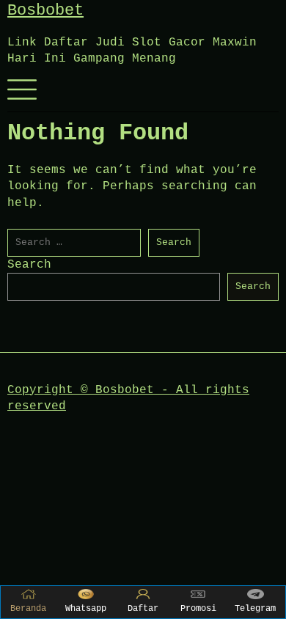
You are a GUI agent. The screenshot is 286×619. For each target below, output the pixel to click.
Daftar (143, 609)
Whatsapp (85, 609)
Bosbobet (45, 10)
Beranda (28, 609)
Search (29, 264)
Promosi (198, 609)
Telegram (255, 609)
